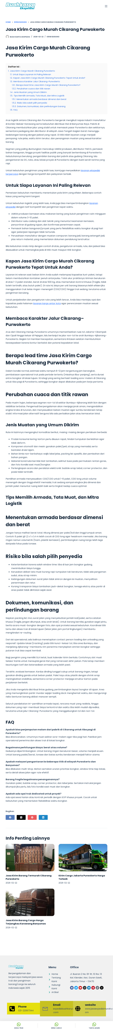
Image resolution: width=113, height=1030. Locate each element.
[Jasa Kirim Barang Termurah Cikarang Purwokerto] (30, 857)
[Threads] (101, 988)
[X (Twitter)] (21, 817)
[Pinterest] (32, 817)
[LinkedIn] (43, 817)
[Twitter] (76, 988)
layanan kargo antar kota (47, 303)
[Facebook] (10, 817)
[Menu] (106, 6)
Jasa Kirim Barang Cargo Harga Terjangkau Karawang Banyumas (26, 922)
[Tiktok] (97, 988)
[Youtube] (80, 988)
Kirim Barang (53, 37)
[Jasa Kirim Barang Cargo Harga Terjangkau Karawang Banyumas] (30, 902)
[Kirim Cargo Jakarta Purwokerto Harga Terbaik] (83, 857)
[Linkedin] (89, 988)
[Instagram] (84, 988)
